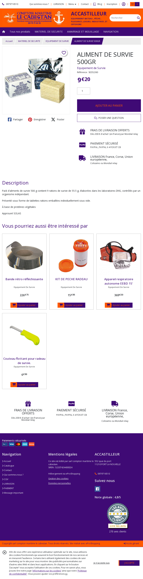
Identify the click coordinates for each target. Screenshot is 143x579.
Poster (60, 119)
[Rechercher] (138, 17)
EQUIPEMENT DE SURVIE (57, 41)
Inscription (112, 4)
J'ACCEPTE (129, 562)
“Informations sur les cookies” (46, 570)
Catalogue (8, 465)
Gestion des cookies (58, 478)
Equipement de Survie (91, 68)
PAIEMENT (8, 488)
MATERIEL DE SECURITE (29, 41)
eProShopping (93, 543)
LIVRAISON (8, 483)
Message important (13, 492)
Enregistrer (39, 119)
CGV (5, 479)
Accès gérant (132, 543)
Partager (17, 119)
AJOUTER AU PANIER (109, 105)
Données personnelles (59, 483)
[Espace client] (123, 4)
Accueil (9, 41)
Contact (85, 4)
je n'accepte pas (101, 562)
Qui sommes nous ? (13, 474)
